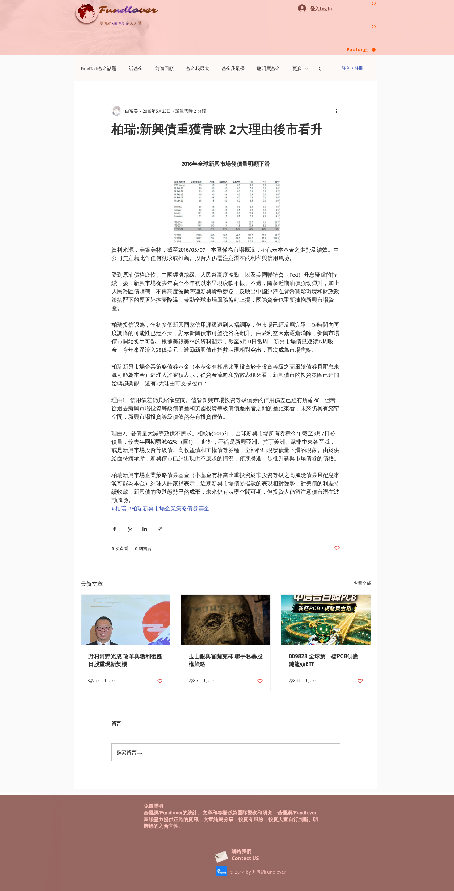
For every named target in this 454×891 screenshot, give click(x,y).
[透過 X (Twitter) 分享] (129, 529)
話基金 (136, 68)
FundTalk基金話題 (98, 68)
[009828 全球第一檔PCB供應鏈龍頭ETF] (326, 620)
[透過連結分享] (160, 529)
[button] (319, 68)
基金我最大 (197, 68)
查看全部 (362, 583)
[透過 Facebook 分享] (114, 529)
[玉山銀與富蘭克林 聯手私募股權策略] (226, 620)
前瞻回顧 (164, 68)
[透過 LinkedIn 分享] (145, 529)
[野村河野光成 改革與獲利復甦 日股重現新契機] (125, 620)
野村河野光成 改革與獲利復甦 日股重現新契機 (125, 660)
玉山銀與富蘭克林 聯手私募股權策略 (226, 660)
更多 (297, 68)
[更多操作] (336, 110)
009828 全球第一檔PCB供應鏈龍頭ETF (323, 660)
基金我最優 (233, 68)
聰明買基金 (268, 68)
